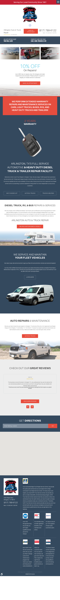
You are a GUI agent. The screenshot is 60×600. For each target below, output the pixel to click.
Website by (30, 574)
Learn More (30, 277)
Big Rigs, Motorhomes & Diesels (30, 226)
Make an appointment (31, 31)
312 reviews (14, 34)
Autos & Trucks (30, 336)
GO (53, 426)
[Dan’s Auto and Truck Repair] (30, 14)
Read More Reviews (30, 401)
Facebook (30, 25)
